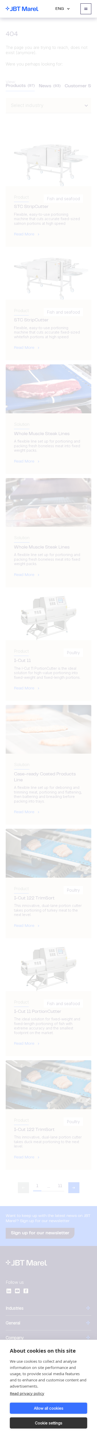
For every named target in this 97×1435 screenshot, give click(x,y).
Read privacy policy (27, 1393)
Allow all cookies (48, 1408)
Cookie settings (48, 1422)
